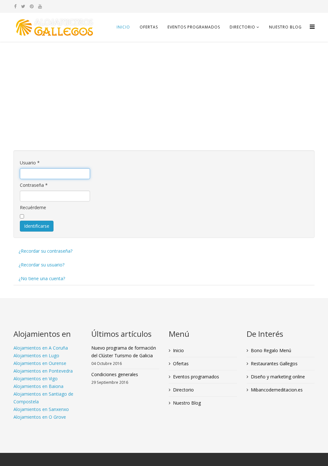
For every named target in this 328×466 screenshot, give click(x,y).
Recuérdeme (33, 207)
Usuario (30, 163)
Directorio (242, 27)
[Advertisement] (164, 89)
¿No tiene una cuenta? (42, 278)
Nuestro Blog (285, 27)
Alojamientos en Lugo (36, 355)
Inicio (123, 27)
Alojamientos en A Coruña (40, 348)
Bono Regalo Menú (271, 350)
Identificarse (36, 226)
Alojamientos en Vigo (35, 378)
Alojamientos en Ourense (39, 363)
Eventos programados (194, 27)
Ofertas (149, 27)
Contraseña (34, 185)
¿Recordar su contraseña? (45, 251)
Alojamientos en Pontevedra (43, 371)
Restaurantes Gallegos (274, 363)
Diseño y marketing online (278, 377)
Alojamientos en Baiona (38, 386)
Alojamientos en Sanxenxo (41, 409)
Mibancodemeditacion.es (277, 390)
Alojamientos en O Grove (39, 417)
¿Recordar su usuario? (41, 265)
